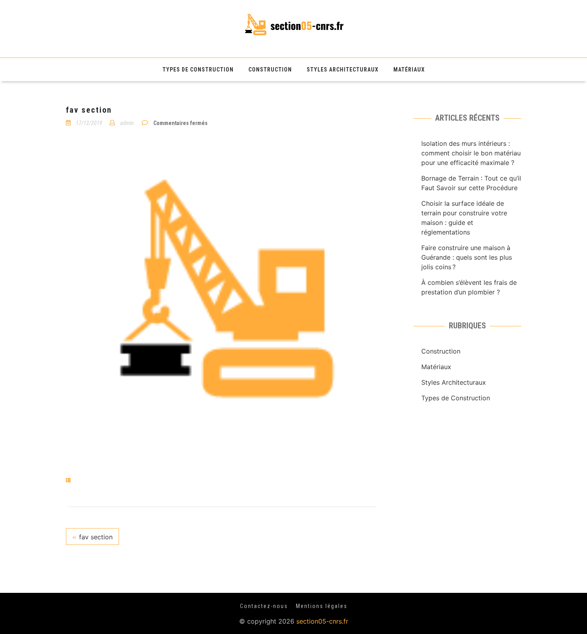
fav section (96, 537)
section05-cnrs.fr (322, 621)
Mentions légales (321, 606)
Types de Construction (198, 69)
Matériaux (409, 69)
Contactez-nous (264, 606)
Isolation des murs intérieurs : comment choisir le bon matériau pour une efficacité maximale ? (471, 153)
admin (127, 123)
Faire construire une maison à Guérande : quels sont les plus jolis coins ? (466, 257)
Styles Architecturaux (343, 69)
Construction (270, 69)
